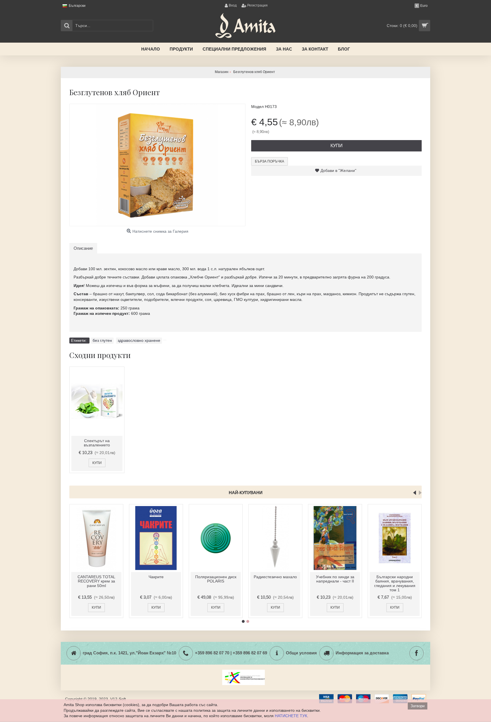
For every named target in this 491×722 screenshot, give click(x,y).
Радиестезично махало (275, 577)
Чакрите (156, 577)
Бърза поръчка (269, 161)
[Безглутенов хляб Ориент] (157, 165)
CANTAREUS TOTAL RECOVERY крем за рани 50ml (96, 581)
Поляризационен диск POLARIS (215, 579)
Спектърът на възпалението (97, 442)
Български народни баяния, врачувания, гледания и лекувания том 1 (394, 583)
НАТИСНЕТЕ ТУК (291, 715)
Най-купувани (246, 492)
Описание (83, 248)
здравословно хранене (139, 340)
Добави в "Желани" (338, 170)
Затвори (418, 706)
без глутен (102, 340)
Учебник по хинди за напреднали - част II (335, 579)
